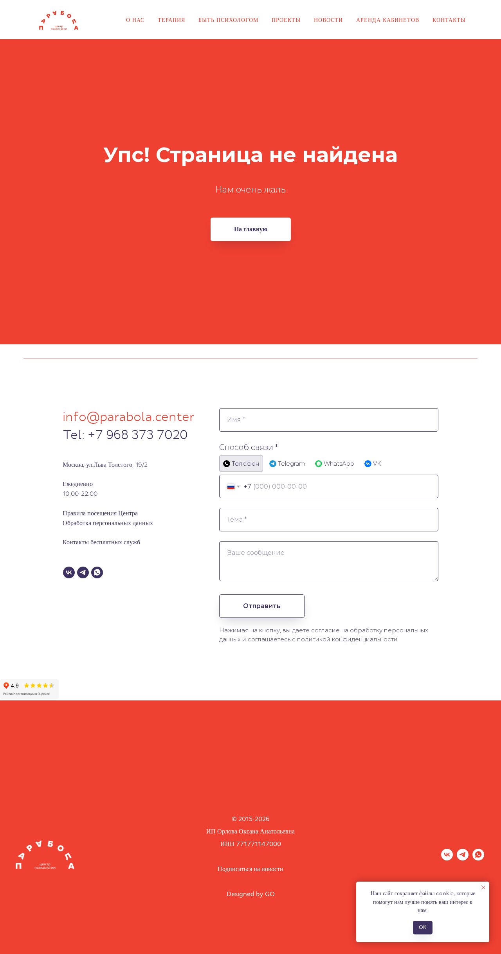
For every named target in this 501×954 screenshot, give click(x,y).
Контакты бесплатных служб (101, 542)
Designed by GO (251, 894)
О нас (135, 19)
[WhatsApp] (97, 572)
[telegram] (463, 858)
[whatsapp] (478, 858)
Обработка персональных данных (108, 523)
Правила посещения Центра (100, 513)
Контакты (449, 19)
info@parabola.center (129, 417)
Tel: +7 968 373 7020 (125, 435)
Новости (328, 19)
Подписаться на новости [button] (250, 869)
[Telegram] (83, 572)
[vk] (447, 858)
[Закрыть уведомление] (483, 887)
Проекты (286, 19)
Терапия (171, 19)
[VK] (69, 572)
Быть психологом (228, 19)
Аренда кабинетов (387, 19)
